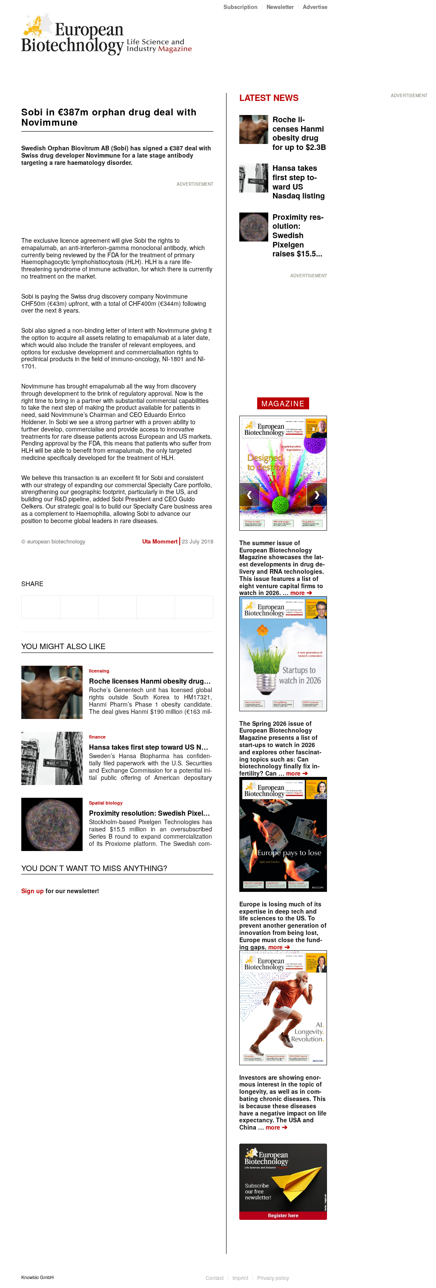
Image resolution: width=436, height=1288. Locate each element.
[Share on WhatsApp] (118, 607)
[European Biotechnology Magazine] (106, 37)
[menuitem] (240, 6)
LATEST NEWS (268, 97)
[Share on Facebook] (41, 607)
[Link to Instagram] (321, 1277)
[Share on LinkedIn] (156, 607)
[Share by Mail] (194, 607)
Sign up (32, 890)
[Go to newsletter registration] (283, 1182)
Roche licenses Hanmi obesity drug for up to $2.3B (171, 681)
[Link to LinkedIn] (308, 1277)
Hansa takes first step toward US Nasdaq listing (166, 747)
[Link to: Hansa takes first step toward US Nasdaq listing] (52, 758)
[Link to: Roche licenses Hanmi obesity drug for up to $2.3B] (52, 692)
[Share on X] (79, 607)
